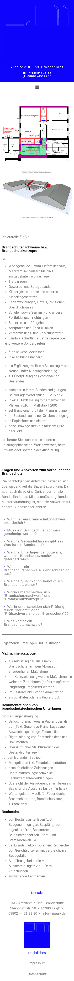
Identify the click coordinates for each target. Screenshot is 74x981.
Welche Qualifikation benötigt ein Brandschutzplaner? (33, 583)
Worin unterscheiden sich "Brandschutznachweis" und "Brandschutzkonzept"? (27, 595)
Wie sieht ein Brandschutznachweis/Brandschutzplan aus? (37, 570)
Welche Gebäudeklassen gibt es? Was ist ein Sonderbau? (34, 543)
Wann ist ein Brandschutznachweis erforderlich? (35, 521)
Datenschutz (37, 974)
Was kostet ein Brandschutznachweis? (23, 622)
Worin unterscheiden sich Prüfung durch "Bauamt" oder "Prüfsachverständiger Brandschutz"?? (36, 610)
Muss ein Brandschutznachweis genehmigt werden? (32, 532)
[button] (37, 87)
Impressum (37, 963)
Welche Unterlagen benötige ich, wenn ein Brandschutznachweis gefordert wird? (33, 555)
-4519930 (39, 76)
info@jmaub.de (39, 72)
